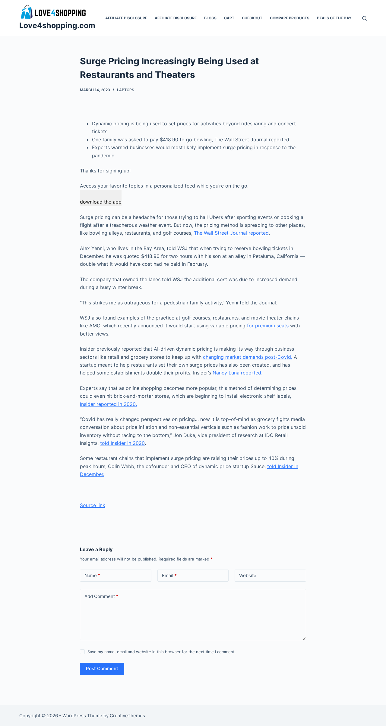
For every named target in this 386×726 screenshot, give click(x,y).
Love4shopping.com (57, 25)
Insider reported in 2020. (108, 404)
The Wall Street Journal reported (231, 233)
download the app (101, 202)
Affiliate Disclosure (126, 18)
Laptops (125, 90)
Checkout (252, 18)
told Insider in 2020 (122, 443)
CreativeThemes (127, 715)
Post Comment (102, 668)
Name (92, 575)
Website (247, 575)
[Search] (364, 18)
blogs (210, 18)
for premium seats (268, 326)
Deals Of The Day (334, 18)
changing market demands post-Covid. (247, 357)
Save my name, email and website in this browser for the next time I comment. (161, 651)
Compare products (289, 18)
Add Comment (101, 596)
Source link (92, 505)
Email (169, 575)
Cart (229, 18)
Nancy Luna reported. (237, 373)
